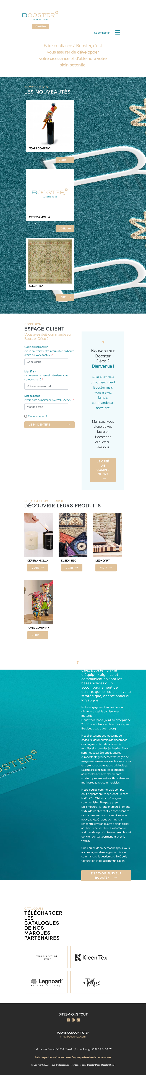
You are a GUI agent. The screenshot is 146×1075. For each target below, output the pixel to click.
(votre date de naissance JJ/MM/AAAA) (49, 398)
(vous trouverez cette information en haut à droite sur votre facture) (49, 351)
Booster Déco (93, 1064)
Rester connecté (37, 416)
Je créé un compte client (103, 467)
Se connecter (102, 32)
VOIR (63, 160)
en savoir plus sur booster (106, 875)
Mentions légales (78, 1064)
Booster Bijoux (108, 1064)
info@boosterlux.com (73, 1036)
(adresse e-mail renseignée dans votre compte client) (46, 375)
